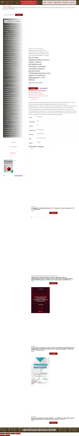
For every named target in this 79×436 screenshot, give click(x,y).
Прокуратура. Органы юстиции (11, 103)
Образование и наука (8, 93)
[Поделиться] (7, 433)
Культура (6, 81)
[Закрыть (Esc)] (2, 433)
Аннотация (33, 99)
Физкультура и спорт (8, 128)
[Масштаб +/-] (18, 433)
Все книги (6, 54)
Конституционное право (9, 73)
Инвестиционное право (9, 66)
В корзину (33, 88)
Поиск (19, 14)
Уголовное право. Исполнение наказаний (13, 124)
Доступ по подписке (13, 146)
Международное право (9, 87)
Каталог (50, 2)
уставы (5, 31)
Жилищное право (8, 58)
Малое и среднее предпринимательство (13, 83)
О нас (44, 2)
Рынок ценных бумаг (8, 105)
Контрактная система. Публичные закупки (13, 75)
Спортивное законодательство (11, 115)
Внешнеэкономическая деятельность (12, 52)
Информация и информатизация (11, 70)
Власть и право (7, 50)
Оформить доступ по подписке (37, 90)
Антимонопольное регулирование (11, 41)
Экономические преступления (11, 136)
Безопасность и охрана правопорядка (12, 48)
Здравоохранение (8, 62)
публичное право (8, 27)
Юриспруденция (35, 97)
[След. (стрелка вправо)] (7, 435)
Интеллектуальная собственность (11, 68)
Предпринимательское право (10, 97)
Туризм (5, 122)
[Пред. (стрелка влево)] (2, 435)
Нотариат (6, 89)
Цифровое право (7, 134)
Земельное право (8, 64)
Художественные (8, 132)
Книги (13, 142)
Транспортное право (8, 118)
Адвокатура (6, 35)
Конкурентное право (8, 25)
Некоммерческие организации (11, 29)
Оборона (6, 91)
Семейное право (7, 109)
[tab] (54, 99)
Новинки (7, 33)
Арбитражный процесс (9, 43)
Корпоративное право (9, 79)
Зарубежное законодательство (11, 60)
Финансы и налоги (8, 130)
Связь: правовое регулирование (11, 107)
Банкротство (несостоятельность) (11, 45)
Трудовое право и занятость (10, 120)
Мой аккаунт (57, 2)
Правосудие (6, 95)
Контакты (66, 2)
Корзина (72, 2)
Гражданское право (8, 56)
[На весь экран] (12, 433)
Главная (30, 48)
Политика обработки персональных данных (13, 179)
